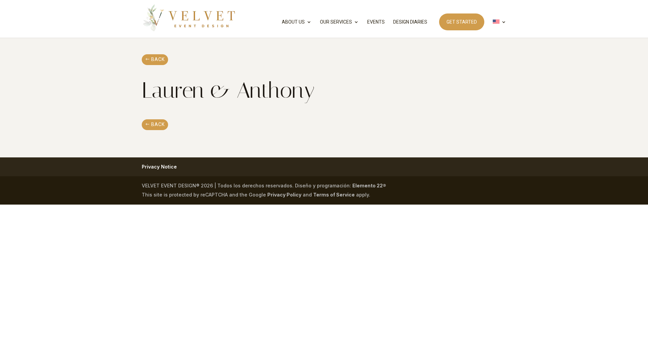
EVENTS (376, 22)
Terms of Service (334, 195)
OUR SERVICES (336, 22)
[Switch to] (499, 29)
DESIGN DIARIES (410, 22)
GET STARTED (462, 22)
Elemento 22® (369, 185)
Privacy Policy (284, 195)
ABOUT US (293, 22)
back (158, 59)
